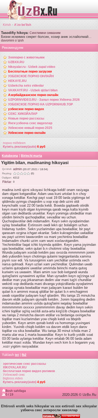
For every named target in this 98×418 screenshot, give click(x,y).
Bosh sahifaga (15, 391)
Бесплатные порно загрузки (30, 71)
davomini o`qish (12, 40)
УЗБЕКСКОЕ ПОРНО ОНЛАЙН (31, 76)
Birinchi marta (31, 156)
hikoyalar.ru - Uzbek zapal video (31, 67)
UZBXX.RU (16, 62)
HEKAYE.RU (17, 81)
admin (17, 169)
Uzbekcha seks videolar (26, 85)
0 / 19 (9, 394)
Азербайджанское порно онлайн (33, 95)
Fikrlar (6, 182)
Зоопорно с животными (26, 57)
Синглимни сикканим (45, 33)
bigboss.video (13, 378)
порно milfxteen (14, 143)
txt (17, 355)
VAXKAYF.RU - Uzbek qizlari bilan (32, 90)
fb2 (24, 355)
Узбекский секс (14, 375)
